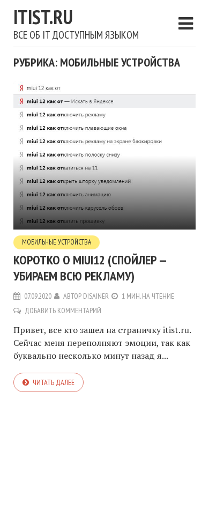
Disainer (96, 296)
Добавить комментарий (63, 310)
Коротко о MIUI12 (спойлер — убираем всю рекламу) (89, 268)
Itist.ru (43, 16)
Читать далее (53, 382)
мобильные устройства (56, 242)
